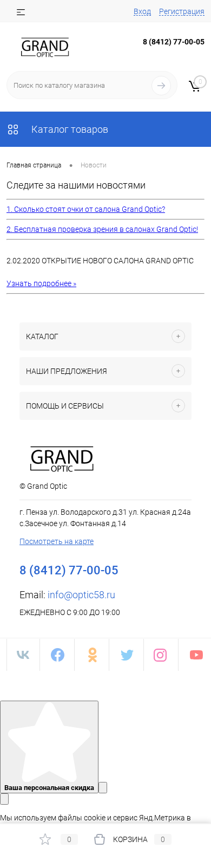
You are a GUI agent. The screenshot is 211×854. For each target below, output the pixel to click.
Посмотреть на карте (56, 541)
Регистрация (182, 11)
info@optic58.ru (81, 594)
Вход (142, 11)
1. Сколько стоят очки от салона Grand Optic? (85, 209)
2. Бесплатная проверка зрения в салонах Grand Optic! (102, 229)
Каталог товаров (68, 129)
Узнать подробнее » (41, 283)
